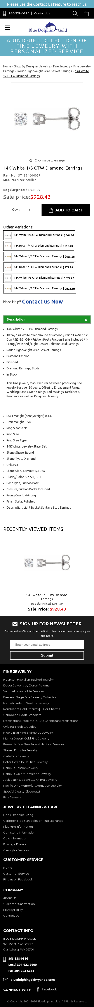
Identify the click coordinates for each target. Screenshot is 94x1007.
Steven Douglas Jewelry (20, 750)
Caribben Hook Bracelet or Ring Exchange (33, 820)
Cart (87, 13)
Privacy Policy (13, 909)
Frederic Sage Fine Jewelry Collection (30, 697)
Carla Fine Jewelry (16, 756)
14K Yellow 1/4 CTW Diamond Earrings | (44, 256)
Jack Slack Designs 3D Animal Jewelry (30, 779)
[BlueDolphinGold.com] (48, 31)
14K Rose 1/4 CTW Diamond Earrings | (43, 245)
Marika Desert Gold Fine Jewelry (26, 738)
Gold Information (15, 838)
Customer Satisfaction (19, 904)
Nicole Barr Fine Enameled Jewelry (28, 732)
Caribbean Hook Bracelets (22, 715)
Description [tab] (16, 319)
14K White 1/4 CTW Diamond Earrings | (44, 235)
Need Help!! (12, 302)
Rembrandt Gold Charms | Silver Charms (31, 709)
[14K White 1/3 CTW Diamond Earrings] (47, 150)
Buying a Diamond (16, 844)
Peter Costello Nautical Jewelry (25, 762)
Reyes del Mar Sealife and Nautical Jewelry (33, 744)
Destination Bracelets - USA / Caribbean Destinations (40, 720)
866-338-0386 (19, 13)
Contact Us (42, 13)
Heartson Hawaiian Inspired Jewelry (28, 679)
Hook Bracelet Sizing (18, 815)
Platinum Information (18, 826)
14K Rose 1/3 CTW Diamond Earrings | (43, 267)
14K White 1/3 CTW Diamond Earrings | (44, 278)
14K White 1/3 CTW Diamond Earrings (47, 597)
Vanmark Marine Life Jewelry (23, 691)
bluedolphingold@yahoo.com (32, 980)
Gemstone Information (19, 832)
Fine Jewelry (12, 797)
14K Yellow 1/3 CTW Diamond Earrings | (44, 288)
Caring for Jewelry (16, 850)
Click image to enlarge (50, 160)
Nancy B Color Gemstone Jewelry (27, 773)
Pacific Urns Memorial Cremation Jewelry (32, 785)
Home (7, 867)
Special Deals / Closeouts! (21, 791)
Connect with (17, 990)
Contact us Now (42, 301)
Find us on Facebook (18, 879)
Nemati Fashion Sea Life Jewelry (26, 703)
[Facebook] (47, 990)
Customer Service (16, 873)
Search (76, 13)
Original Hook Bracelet (19, 726)
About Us (9, 898)
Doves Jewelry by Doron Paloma (26, 685)
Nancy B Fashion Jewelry (20, 768)
